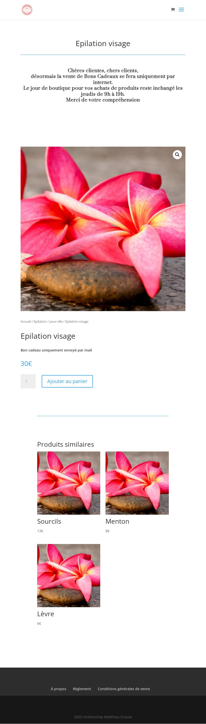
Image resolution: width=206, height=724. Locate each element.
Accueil (26, 321)
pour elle (56, 321)
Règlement (82, 688)
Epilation (40, 321)
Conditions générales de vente (124, 688)
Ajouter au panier (67, 381)
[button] (177, 154)
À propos (58, 688)
